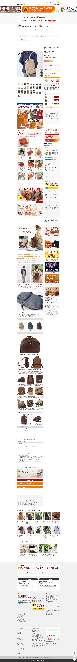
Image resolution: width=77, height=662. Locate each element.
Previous (18, 551)
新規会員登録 (19, 633)
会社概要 (35, 648)
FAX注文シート (41, 582)
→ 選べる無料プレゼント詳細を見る (52, 77)
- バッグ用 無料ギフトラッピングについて (23, 645)
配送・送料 (33, 593)
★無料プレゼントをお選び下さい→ (50, 65)
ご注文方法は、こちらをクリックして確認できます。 (52, 92)
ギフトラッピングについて (21, 644)
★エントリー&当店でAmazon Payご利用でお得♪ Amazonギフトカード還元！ (52, 249)
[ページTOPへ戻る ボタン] (74, 659)
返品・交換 (47, 593)
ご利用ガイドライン (26, 622)
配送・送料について (20, 642)
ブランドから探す (20, 628)
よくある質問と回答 (20, 639)
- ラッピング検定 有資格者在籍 (22, 648)
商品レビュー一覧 (20, 638)
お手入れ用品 (19, 632)
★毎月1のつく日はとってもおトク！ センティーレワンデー (51, 273)
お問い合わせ (52, 657)
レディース (19, 629)
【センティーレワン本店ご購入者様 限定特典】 (52, 73)
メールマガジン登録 (20, 637)
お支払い (19, 593)
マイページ (19, 634)
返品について (46, 147)
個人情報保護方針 (36, 657)
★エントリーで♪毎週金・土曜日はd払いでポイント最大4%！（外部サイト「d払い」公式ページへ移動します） (52, 260)
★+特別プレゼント (48, 69)
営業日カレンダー (48, 626)
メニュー (19, 626)
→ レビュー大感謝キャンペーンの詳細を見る (52, 132)
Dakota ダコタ (26, 428)
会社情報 (33, 626)
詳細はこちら (53, 176)
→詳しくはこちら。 (22, 460)
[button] (21, 9)
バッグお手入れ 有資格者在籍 (21, 650)
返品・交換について (51, 601)
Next (59, 551)
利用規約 (31, 657)
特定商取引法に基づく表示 (44, 657)
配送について (36, 601)
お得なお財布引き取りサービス (22, 653)
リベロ (25, 430)
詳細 (57, 608)
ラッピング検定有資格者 (51, 215)
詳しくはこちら (36, 496)
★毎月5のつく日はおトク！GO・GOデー (51, 284)
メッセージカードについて (21, 649)
